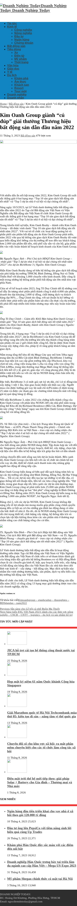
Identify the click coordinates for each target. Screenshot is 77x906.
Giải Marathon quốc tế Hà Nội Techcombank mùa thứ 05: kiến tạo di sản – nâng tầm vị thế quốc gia (42, 714)
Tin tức (12, 23)
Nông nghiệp (23, 33)
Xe (16, 52)
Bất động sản (16, 46)
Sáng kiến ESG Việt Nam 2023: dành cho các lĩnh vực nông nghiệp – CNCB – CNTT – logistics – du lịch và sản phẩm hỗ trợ (36, 613)
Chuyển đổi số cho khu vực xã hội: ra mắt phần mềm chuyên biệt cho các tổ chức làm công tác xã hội (41, 747)
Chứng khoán (23, 42)
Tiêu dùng (14, 49)
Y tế (9, 71)
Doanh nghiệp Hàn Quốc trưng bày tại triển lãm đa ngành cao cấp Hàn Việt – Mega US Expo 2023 (41, 863)
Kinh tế (12, 26)
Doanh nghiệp (17, 94)
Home (3, 103)
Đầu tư (19, 36)
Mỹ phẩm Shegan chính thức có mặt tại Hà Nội (40, 878)
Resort (18, 88)
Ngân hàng (21, 39)
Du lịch (12, 75)
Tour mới (20, 91)
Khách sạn (21, 84)
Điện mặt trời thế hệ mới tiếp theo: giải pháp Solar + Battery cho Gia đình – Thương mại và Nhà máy (39, 782)
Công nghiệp (23, 29)
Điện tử (19, 55)
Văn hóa (12, 65)
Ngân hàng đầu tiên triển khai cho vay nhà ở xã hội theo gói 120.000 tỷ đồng (40, 813)
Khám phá (21, 78)
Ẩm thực (20, 81)
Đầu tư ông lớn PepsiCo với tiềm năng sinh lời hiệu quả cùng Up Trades (39, 830)
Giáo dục (13, 68)
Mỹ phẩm (20, 59)
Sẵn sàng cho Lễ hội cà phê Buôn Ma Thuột (30, 608)
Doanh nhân (15, 97)
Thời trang (21, 62)
